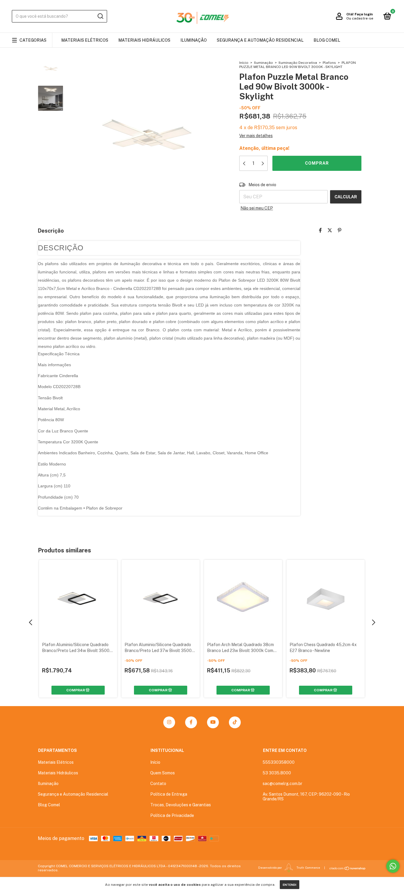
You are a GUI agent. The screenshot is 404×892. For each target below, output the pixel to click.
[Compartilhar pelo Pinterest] (339, 230)
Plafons (329, 63)
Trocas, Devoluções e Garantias (180, 804)
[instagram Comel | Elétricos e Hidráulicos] (169, 722)
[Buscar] (100, 16)
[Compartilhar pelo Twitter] (329, 230)
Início (243, 63)
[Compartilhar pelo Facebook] (320, 230)
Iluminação (193, 40)
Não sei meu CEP (256, 208)
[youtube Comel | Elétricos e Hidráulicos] (213, 722)
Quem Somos (162, 773)
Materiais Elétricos (84, 40)
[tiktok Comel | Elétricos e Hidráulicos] (235, 722)
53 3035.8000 (277, 773)
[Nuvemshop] (347, 868)
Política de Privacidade (172, 815)
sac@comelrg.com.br (282, 783)
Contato (158, 783)
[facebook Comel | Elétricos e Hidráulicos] (191, 722)
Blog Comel (326, 40)
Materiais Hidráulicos (144, 40)
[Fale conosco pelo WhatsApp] (393, 866)
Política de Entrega (168, 794)
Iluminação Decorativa (298, 63)
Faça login (364, 14)
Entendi (289, 884)
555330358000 (279, 762)
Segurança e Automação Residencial (260, 40)
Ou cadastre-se (359, 18)
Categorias (33, 40)
